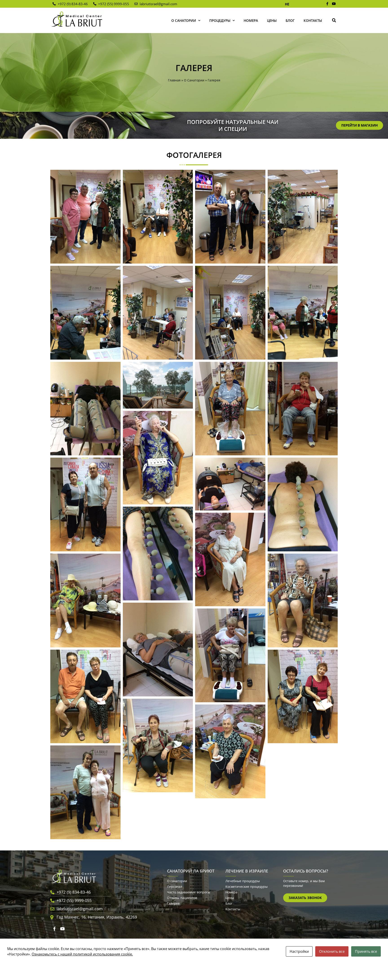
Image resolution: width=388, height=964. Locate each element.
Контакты (313, 20)
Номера (251, 20)
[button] (334, 20)
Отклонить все (332, 951)
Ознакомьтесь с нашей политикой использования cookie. (82, 954)
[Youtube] (333, 3)
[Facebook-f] (327, 3)
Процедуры (219, 20)
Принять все (366, 951)
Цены (272, 20)
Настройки (299, 951)
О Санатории (183, 20)
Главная (174, 80)
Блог (290, 20)
